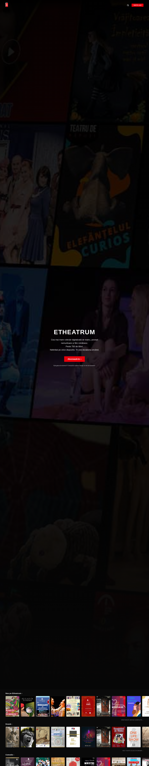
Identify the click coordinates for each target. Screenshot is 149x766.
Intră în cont (137, 5)
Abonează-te (74, 359)
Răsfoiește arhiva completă (132, 720)
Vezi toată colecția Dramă (132, 750)
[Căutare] (128, 5)
